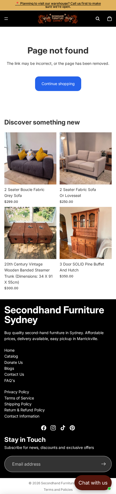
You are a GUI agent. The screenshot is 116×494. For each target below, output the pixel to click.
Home (9, 350)
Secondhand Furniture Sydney (64, 483)
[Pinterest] (72, 428)
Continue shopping (58, 83)
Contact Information (21, 416)
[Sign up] (103, 464)
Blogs (9, 368)
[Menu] (6, 18)
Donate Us (13, 362)
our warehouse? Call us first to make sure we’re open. (72, 5)
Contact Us (14, 374)
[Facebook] (43, 428)
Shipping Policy (18, 404)
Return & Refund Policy (24, 410)
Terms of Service (19, 398)
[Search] (98, 19)
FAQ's (9, 380)
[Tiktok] (63, 428)
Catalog (11, 356)
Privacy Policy (16, 392)
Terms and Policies (58, 490)
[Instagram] (53, 428)
